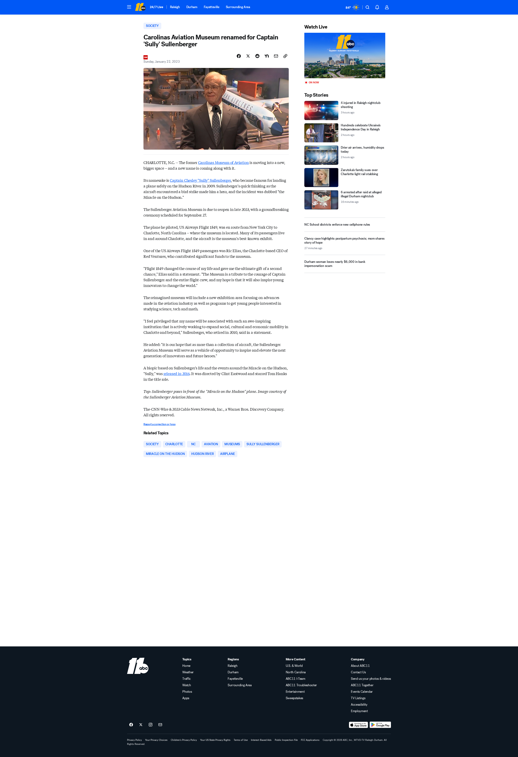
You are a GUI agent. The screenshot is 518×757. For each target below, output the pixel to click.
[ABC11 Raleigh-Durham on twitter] (141, 725)
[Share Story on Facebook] (238, 56)
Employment (359, 711)
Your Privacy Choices (156, 740)
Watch (186, 685)
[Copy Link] (285, 56)
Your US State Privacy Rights (215, 740)
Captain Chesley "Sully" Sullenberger (200, 180)
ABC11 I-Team (295, 678)
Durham (191, 7)
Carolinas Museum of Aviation (223, 162)
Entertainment (295, 691)
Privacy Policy (134, 740)
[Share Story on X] (248, 56)
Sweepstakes (294, 698)
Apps (185, 698)
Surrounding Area (238, 7)
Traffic (186, 678)
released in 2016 (176, 373)
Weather (188, 672)
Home (186, 665)
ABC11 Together (362, 685)
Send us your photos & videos (371, 678)
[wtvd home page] (138, 666)
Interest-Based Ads (261, 740)
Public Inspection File (286, 740)
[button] (129, 7)
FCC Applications (310, 740)
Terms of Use (241, 740)
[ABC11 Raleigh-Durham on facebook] (131, 725)
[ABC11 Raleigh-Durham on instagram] (150, 725)
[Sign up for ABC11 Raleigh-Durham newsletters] (160, 725)
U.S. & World (294, 665)
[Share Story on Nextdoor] (266, 56)
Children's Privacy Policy (184, 740)
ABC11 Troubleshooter (301, 685)
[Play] (344, 55)
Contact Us (358, 672)
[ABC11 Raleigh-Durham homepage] (140, 7)
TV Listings (358, 698)
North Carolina (296, 672)
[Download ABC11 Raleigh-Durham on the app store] (358, 725)
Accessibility (359, 704)
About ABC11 (360, 665)
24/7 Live (156, 7)
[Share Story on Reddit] (257, 56)
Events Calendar (362, 691)
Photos (187, 691)
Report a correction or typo (159, 424)
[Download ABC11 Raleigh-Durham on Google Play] (380, 725)
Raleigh (175, 7)
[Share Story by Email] (276, 56)
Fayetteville (211, 7)
